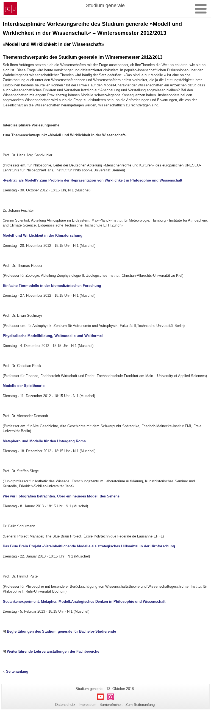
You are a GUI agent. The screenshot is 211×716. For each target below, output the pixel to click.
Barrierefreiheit (111, 705)
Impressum (87, 705)
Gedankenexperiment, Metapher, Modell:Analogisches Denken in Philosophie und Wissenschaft (84, 601)
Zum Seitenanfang (140, 705)
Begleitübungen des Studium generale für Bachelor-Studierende (61, 631)
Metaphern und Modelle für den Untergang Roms (44, 441)
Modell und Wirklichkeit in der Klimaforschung (42, 235)
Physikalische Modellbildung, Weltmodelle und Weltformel (53, 336)
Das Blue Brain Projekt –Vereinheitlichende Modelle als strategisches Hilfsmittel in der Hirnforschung (89, 546)
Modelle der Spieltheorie (24, 386)
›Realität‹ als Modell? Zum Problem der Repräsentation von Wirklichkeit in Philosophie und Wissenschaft (92, 180)
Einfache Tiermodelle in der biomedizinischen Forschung (52, 286)
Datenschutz (65, 705)
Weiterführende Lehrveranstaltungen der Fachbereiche (53, 651)
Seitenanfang (17, 671)
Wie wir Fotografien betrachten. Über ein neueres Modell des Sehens (61, 496)
